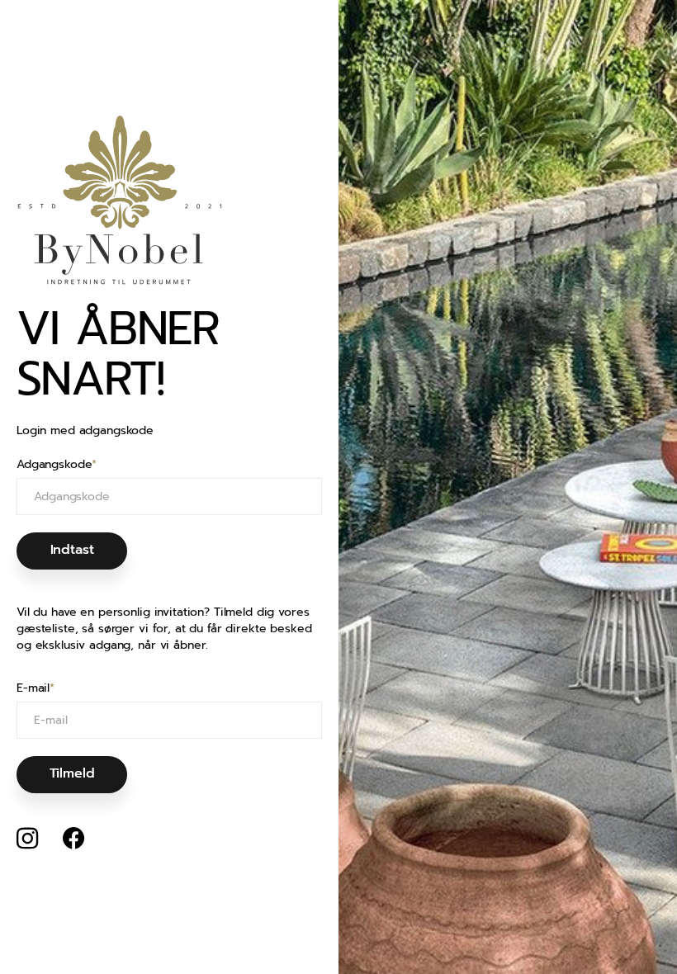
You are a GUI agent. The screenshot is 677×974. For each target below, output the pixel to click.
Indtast (72, 550)
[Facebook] (73, 838)
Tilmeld (72, 773)
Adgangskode (57, 464)
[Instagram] (27, 838)
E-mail (35, 688)
